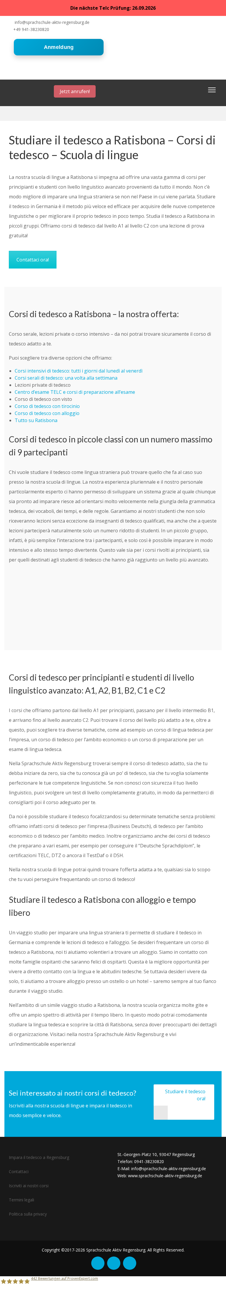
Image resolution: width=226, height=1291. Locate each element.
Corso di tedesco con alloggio (47, 413)
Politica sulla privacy (28, 1214)
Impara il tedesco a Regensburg (39, 1157)
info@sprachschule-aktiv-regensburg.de (52, 22)
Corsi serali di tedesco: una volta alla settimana (66, 378)
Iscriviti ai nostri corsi (29, 1185)
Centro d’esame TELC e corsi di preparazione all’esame (75, 392)
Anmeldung (59, 47)
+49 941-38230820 (31, 29)
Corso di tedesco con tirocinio (47, 406)
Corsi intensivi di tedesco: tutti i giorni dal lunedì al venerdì (78, 371)
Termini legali (21, 1200)
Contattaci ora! (32, 259)
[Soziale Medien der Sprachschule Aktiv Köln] (97, 1263)
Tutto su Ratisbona (36, 420)
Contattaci (19, 1171)
